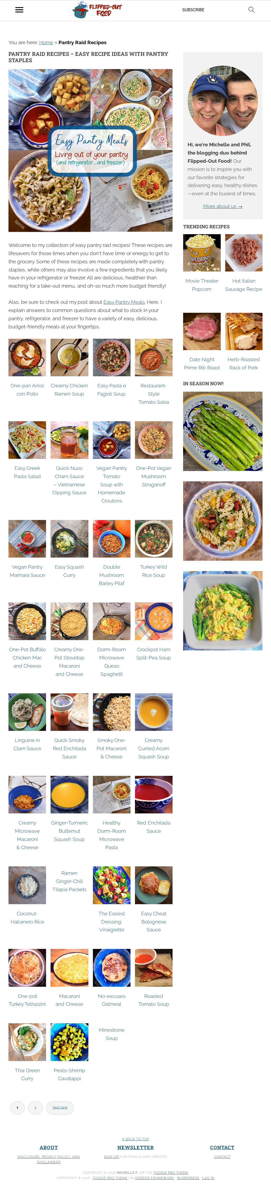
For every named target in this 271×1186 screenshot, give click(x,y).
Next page (60, 1107)
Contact (222, 1147)
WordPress (188, 1178)
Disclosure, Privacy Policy (43, 1157)
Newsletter (136, 1147)
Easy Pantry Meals (124, 302)
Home (46, 42)
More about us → (223, 206)
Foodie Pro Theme (171, 1173)
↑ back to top (135, 1139)
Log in (208, 1178)
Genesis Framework (154, 1178)
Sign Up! (111, 1157)
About (49, 1147)
